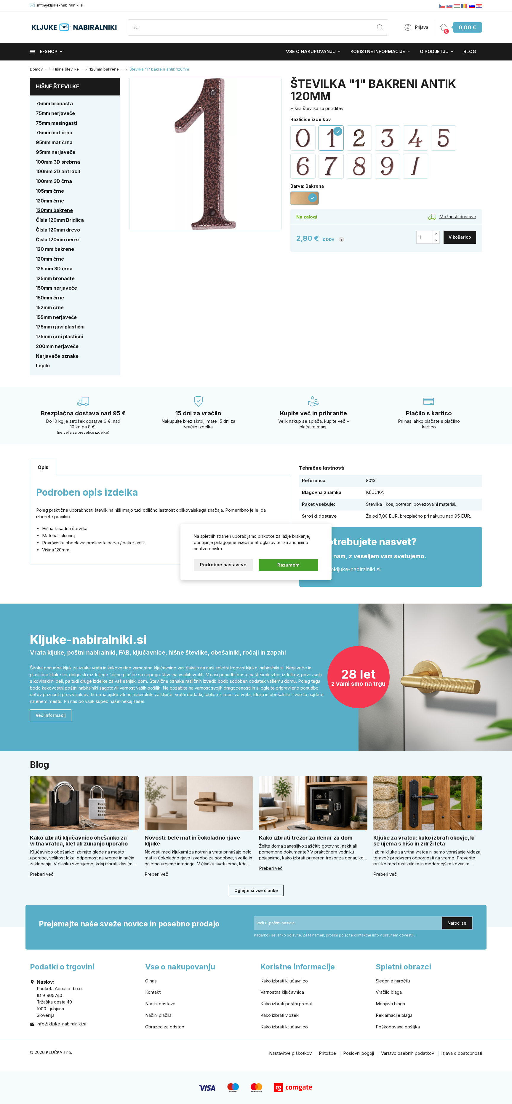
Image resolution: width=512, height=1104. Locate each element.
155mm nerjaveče (56, 317)
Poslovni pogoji (358, 1053)
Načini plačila (158, 1015)
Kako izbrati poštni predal (286, 1003)
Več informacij (51, 715)
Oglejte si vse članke (256, 890)
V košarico (460, 237)
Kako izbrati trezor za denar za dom (306, 838)
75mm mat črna (54, 132)
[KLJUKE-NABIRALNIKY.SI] (472, 6)
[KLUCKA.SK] (449, 6)
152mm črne (50, 307)
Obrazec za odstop (164, 1027)
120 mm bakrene (55, 249)
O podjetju (434, 51)
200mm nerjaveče (57, 346)
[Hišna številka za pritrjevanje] (415, 138)
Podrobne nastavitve (223, 564)
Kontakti (153, 992)
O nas (151, 981)
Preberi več (42, 874)
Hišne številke (57, 86)
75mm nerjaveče (55, 113)
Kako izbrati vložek (279, 1015)
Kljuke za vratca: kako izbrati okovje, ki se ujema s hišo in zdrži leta (424, 841)
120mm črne (50, 201)
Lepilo (43, 365)
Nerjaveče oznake (57, 356)
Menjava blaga (390, 1003)
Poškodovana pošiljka (398, 1027)
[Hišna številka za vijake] (359, 138)
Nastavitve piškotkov (290, 1053)
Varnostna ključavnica (282, 992)
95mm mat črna (54, 142)
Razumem (288, 565)
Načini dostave (160, 1003)
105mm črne (50, 191)
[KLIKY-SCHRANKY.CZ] (442, 6)
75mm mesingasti (56, 123)
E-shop (48, 51)
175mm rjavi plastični (60, 327)
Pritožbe (327, 1053)
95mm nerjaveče (55, 152)
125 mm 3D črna (54, 269)
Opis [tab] (43, 467)
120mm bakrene (54, 210)
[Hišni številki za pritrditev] (387, 138)
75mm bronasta (54, 103)
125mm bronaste (55, 278)
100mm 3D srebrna (58, 162)
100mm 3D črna (54, 181)
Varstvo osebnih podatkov (407, 1053)
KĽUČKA (375, 492)
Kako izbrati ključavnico (284, 981)
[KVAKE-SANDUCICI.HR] (479, 6)
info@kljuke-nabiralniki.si (60, 5)
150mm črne (50, 298)
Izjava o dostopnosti (461, 1053)
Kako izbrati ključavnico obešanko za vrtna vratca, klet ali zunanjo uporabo (79, 841)
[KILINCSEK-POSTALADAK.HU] (457, 6)
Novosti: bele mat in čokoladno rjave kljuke (192, 841)
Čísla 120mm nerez (58, 240)
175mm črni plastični (59, 336)
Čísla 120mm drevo (58, 230)
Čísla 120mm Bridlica (60, 220)
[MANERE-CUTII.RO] (464, 6)
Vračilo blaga (389, 992)
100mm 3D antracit (58, 171)
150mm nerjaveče (56, 288)
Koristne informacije (378, 51)
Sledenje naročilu (393, 981)
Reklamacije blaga (394, 1015)
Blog (469, 51)
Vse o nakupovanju (311, 51)
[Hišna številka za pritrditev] (303, 138)
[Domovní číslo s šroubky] (303, 166)
